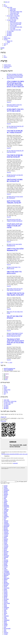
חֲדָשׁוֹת (5, 36)
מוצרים (5, 6)
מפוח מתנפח (13, 21)
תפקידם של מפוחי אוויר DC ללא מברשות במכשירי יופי (15, 131)
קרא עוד (9, 102)
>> (8, 362)
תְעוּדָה (8, 42)
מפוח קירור (12, 28)
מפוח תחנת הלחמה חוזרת (16, 27)
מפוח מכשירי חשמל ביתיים (13, 15)
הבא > (10, 362)
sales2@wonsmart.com (9, 368)
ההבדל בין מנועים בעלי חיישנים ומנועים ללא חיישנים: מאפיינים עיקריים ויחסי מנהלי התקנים (15, 341)
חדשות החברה (7, 64)
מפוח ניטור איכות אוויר (15, 29)
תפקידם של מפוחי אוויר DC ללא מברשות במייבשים (15, 156)
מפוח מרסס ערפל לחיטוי (15, 22)
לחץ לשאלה (3, 417)
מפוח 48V (9, 35)
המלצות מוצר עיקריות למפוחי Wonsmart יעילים (15, 249)
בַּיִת (4, 4)
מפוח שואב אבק (14, 17)
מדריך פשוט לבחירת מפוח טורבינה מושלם (14, 272)
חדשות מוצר (7, 67)
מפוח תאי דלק (13, 25)
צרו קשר (6, 43)
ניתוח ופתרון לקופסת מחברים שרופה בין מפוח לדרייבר (15, 110)
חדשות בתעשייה (8, 66)
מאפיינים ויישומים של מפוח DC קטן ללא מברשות (14, 180)
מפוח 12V (9, 32)
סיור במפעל (9, 41)
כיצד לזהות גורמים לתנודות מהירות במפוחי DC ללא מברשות (14, 225)
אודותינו (6, 39)
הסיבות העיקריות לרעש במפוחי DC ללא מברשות (14, 201)
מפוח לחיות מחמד (14, 18)
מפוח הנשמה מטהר (14, 13)
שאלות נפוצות (7, 38)
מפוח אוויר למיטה (14, 14)
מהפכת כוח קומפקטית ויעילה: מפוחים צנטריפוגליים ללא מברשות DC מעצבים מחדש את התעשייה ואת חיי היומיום (15, 84)
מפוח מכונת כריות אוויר (15, 24)
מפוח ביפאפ (13, 10)
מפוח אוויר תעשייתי (11, 20)
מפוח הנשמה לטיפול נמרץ (16, 11)
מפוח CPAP (13, 8)
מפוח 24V (9, 34)
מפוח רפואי (9, 7)
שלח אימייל (3, 421)
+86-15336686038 (8, 369)
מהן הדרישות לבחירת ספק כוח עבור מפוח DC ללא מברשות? (15, 294)
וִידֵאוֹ (5, 45)
